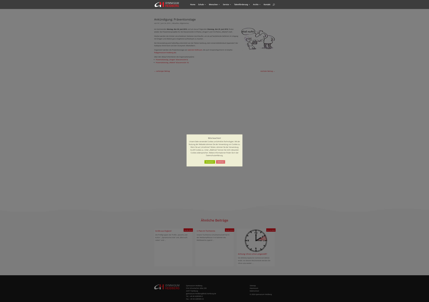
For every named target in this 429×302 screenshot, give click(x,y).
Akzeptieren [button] (210, 162)
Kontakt (267, 5)
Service (226, 5)
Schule (201, 5)
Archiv (256, 5)
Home (192, 5)
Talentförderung (241, 5)
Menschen (213, 5)
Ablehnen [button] (220, 162)
